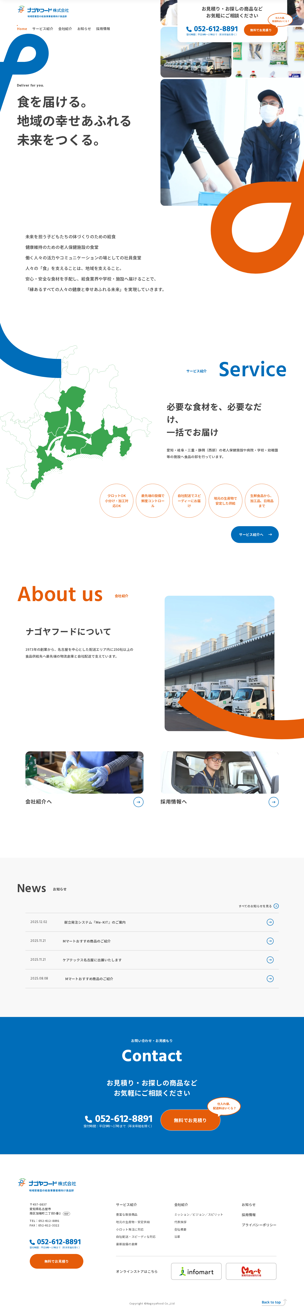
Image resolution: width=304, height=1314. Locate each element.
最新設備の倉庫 (127, 1244)
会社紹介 (65, 28)
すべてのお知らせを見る (255, 906)
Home (22, 28)
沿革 (177, 1236)
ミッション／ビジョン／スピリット (198, 1214)
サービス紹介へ (251, 534)
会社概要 (180, 1229)
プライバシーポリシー (259, 1224)
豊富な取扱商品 (127, 1214)
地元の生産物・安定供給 (133, 1222)
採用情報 (103, 28)
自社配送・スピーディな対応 (136, 1236)
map (66, 1213)
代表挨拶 (180, 1222)
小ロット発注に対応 (130, 1229)
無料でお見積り (261, 30)
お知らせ (84, 28)
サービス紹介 (42, 28)
